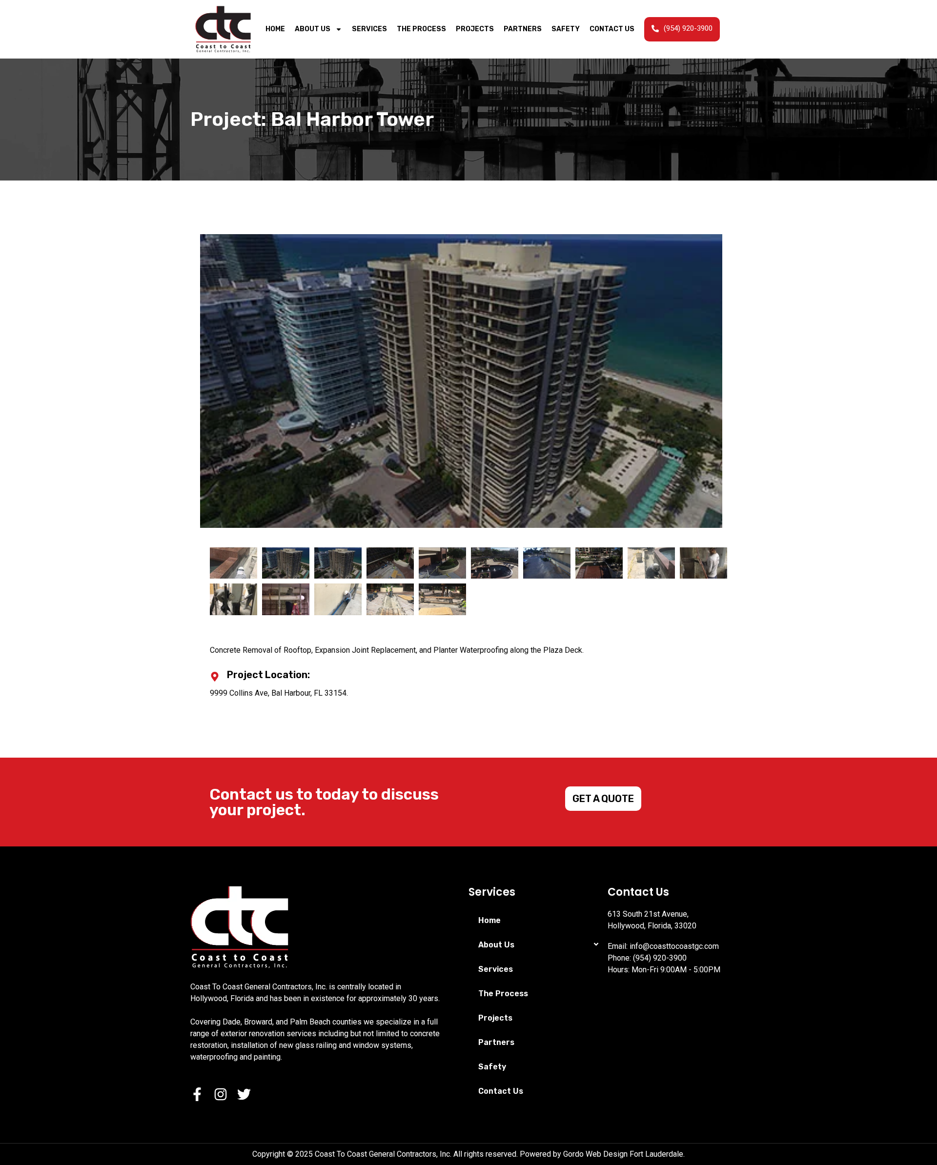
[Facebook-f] (197, 1094)
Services (369, 29)
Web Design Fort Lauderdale (634, 1154)
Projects (475, 29)
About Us (312, 29)
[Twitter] (244, 1094)
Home (275, 29)
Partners (523, 29)
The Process (421, 29)
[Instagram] (220, 1094)
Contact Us (612, 29)
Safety (565, 29)
